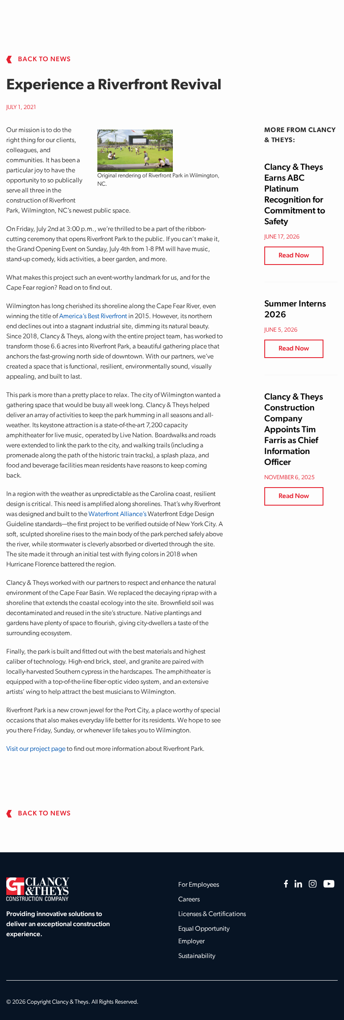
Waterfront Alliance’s (117, 514)
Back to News (44, 59)
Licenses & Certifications (212, 914)
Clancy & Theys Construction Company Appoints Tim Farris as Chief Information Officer (293, 430)
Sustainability (196, 956)
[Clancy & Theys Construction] (37, 889)
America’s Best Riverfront (93, 316)
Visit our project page (35, 749)
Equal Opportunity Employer (203, 935)
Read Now (294, 255)
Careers (189, 899)
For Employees (198, 885)
